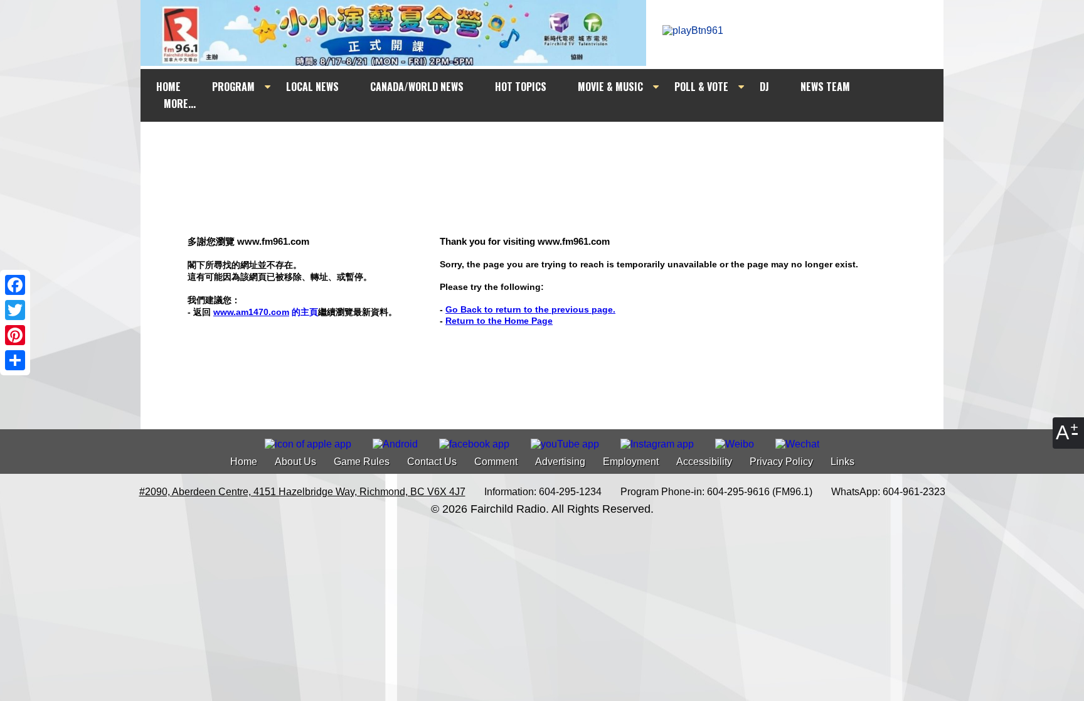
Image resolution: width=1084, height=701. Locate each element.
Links (842, 461)
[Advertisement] (553, 145)
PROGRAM (233, 86)
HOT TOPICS (520, 86)
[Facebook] (15, 284)
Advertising (560, 461)
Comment (496, 461)
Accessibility (704, 461)
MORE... (179, 103)
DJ (764, 86)
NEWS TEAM (825, 86)
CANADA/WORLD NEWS (417, 86)
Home (243, 461)
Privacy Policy (781, 461)
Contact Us (432, 461)
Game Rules (362, 461)
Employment (631, 461)
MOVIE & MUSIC (610, 86)
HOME (168, 86)
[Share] (15, 360)
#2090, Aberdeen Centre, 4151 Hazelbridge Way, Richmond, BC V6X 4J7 (302, 491)
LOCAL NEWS (312, 86)
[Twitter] (15, 310)
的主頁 (265, 312)
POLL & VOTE (701, 86)
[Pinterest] (15, 335)
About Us (295, 461)
